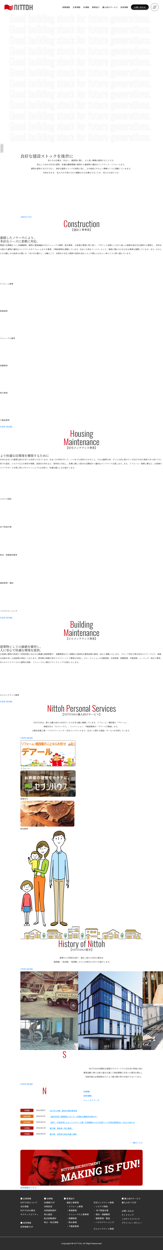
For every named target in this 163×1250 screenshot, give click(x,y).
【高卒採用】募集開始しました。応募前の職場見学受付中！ (74, 1116)
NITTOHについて (28, 1202)
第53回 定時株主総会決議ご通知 (63, 1134)
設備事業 (73, 1218)
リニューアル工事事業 (79, 1214)
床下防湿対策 (102, 1210)
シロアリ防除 (102, 1206)
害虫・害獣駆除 (103, 1214)
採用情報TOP (26, 1226)
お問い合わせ (140, 7)
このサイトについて (131, 1218)
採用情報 (124, 7)
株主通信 (48, 1214)
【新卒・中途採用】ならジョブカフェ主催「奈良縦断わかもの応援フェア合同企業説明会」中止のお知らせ (92, 1122)
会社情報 (24, 1206)
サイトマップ (128, 1214)
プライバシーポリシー (132, 1222)
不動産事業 (74, 1226)
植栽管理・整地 (103, 1218)
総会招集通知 (50, 1218)
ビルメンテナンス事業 (104, 1228)
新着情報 (66, 7)
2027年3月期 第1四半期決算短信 (63, 1110)
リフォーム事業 (76, 1206)
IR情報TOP (49, 1202)
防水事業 (73, 1222)
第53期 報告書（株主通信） (61, 1128)
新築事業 (73, 1210)
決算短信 (48, 1206)
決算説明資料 (50, 1210)
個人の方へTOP (129, 1202)
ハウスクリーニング (105, 1222)
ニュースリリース (91, 1100)
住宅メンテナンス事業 (104, 1202)
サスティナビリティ (29, 1214)
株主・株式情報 (51, 1222)
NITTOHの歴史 (27, 1210)
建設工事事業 (73, 1202)
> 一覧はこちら (136, 1142)
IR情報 (86, 1091)
